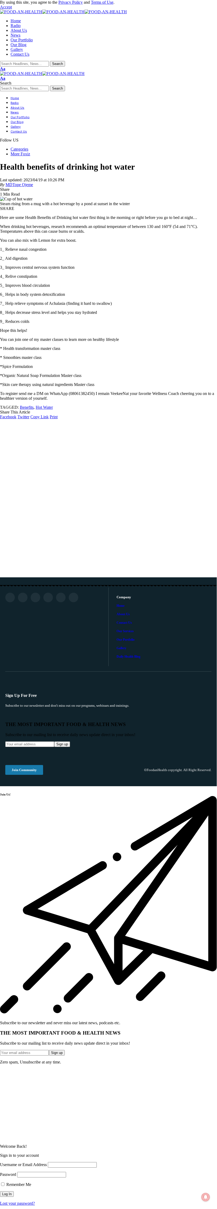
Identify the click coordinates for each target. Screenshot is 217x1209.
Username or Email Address (23, 1164)
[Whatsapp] (61, 597)
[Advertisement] (108, 1104)
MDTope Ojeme (19, 184)
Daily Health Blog (128, 656)
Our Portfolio (126, 639)
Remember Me (18, 1184)
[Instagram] (35, 597)
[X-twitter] (48, 597)
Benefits (27, 407)
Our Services (125, 631)
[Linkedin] (73, 597)
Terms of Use (102, 2)
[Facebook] (10, 597)
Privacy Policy (70, 2)
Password (8, 1174)
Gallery (121, 648)
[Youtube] (22, 597)
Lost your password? (17, 1203)
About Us (123, 614)
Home (120, 606)
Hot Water (44, 407)
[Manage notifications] (205, 1197)
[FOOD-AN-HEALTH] (63, 12)
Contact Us (124, 623)
